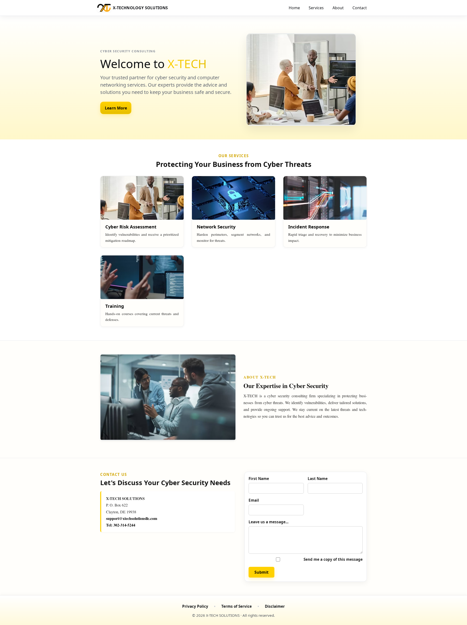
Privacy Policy (195, 606)
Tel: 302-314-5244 (120, 525)
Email (254, 500)
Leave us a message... (268, 521)
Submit (261, 572)
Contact (359, 7)
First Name (259, 478)
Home (294, 7)
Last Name (318, 478)
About (338, 7)
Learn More (116, 108)
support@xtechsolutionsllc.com (131, 518)
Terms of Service (236, 606)
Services (316, 7)
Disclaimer (275, 606)
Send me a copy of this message (333, 559)
